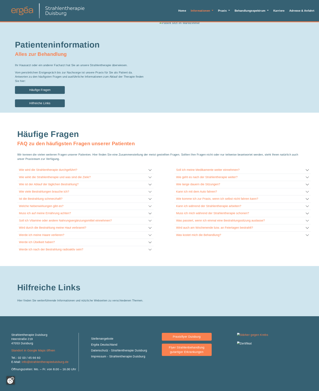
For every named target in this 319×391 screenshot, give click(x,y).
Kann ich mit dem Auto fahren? (196, 191)
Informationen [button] (201, 10)
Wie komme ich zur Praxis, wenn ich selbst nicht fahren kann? (217, 198)
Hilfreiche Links (39, 103)
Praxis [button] (222, 10)
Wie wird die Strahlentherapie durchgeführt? (48, 169)
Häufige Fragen (40, 90)
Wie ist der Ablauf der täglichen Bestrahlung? (49, 184)
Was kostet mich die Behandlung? (198, 235)
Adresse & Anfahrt (302, 10)
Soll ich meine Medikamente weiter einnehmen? (208, 169)
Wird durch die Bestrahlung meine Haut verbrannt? (52, 227)
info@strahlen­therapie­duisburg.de (45, 362)
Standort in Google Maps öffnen (33, 350)
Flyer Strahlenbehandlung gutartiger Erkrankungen (186, 350)
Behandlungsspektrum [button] (250, 10)
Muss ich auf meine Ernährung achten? (45, 213)
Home (182, 10)
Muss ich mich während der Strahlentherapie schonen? (212, 213)
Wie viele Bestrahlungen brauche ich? (44, 191)
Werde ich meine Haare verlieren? (41, 235)
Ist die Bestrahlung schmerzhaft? (40, 198)
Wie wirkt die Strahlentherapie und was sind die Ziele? (55, 177)
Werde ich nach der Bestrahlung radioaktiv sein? (51, 249)
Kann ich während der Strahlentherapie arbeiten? (208, 206)
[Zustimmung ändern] (11, 380)
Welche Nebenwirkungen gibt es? (41, 206)
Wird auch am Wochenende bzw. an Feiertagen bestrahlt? (214, 227)
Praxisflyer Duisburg (187, 336)
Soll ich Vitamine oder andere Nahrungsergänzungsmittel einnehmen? (65, 220)
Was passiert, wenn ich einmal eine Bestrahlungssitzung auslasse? (220, 220)
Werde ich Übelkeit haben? (37, 242)
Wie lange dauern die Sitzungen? (198, 184)
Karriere (279, 10)
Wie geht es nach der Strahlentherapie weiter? (207, 177)
